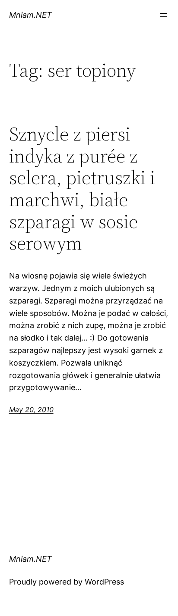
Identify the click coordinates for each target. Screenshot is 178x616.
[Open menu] (164, 15)
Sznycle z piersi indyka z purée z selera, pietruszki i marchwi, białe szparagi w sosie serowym (82, 188)
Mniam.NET (30, 14)
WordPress (104, 581)
